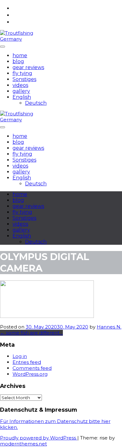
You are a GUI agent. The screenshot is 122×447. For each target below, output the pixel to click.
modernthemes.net (23, 444)
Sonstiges (24, 79)
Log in (20, 356)
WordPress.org (30, 374)
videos (20, 85)
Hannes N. (109, 327)
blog (18, 61)
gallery (21, 91)
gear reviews (28, 67)
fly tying (22, 73)
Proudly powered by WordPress (38, 438)
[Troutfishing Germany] (18, 39)
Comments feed (32, 368)
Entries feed (27, 362)
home (20, 55)
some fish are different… (31, 333)
